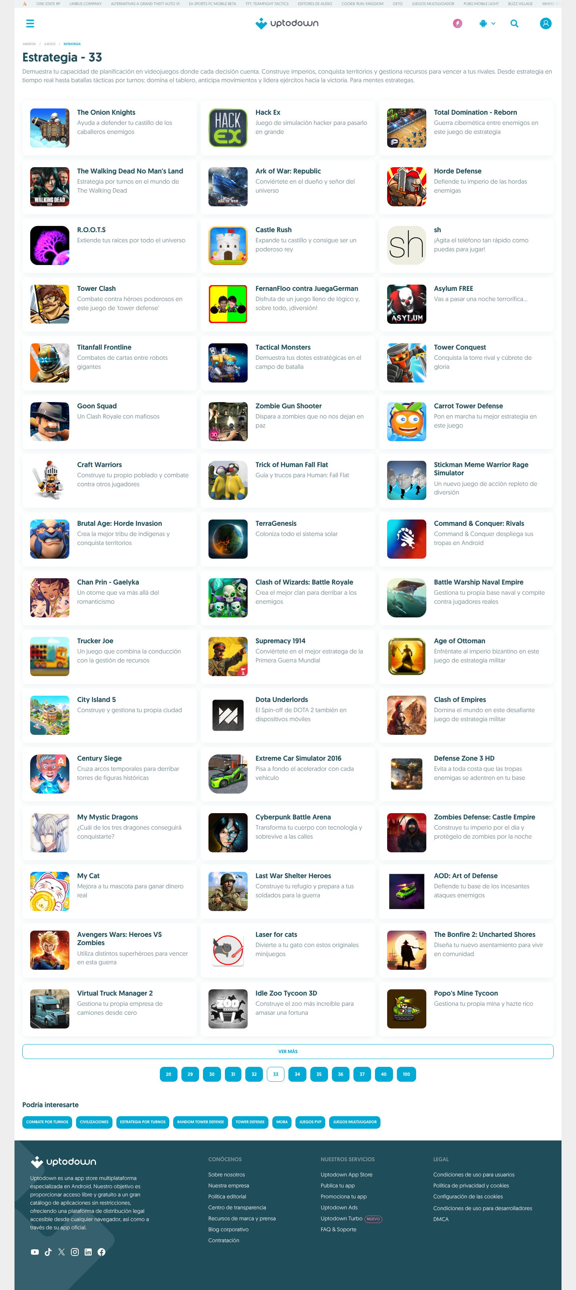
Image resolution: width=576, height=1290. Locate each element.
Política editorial (227, 1196)
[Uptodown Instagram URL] (75, 1252)
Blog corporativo (228, 1229)
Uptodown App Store (347, 1174)
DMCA (441, 1219)
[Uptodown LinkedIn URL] (88, 1252)
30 (211, 1074)
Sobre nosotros (226, 1174)
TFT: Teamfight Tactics (267, 3)
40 (384, 1074)
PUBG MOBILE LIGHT (481, 3)
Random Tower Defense (200, 1122)
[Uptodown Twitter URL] (61, 1252)
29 (190, 1074)
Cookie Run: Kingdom (363, 3)
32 (254, 1074)
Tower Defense (250, 1122)
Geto (398, 3)
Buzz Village (520, 3)
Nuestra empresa (228, 1185)
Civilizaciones (94, 1122)
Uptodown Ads (339, 1207)
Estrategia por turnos (143, 1122)
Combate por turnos (47, 1122)
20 (168, 1074)
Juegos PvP (310, 1122)
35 (319, 1074)
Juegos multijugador (433, 3)
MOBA (282, 1122)
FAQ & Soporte (339, 1229)
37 (362, 1074)
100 (406, 1074)
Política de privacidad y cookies (471, 1185)
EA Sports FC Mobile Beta (212, 3)
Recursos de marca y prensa (242, 1218)
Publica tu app (338, 1185)
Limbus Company (86, 3)
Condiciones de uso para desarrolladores (482, 1208)
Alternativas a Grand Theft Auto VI (145, 3)
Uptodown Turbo (350, 1218)
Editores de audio (315, 3)
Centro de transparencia (237, 1207)
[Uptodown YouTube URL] (35, 1252)
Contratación (223, 1240)
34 (297, 1074)
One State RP (48, 3)
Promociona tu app (344, 1196)
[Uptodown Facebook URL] (101, 1252)
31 (233, 1074)
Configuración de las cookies (468, 1196)
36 (340, 1074)
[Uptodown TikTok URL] (48, 1252)
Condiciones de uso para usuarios (473, 1174)
